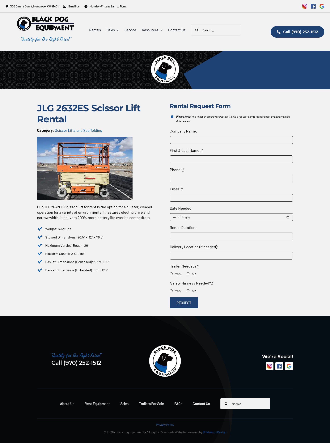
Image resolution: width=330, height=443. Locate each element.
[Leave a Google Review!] (321, 6)
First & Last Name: (186, 150)
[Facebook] (313, 6)
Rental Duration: (183, 227)
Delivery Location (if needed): (194, 246)
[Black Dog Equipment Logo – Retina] (45, 18)
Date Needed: (181, 208)
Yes (178, 274)
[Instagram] (304, 6)
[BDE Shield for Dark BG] (165, 346)
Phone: (177, 169)
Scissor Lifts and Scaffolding (78, 130)
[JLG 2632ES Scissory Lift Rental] (85, 138)
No (194, 274)
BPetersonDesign (214, 432)
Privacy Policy (165, 424)
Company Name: (183, 131)
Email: (176, 189)
